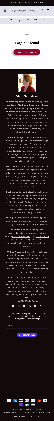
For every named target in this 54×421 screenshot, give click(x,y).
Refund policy (17, 412)
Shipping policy (19, 416)
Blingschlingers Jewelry (25, 409)
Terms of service (44, 412)
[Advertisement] (27, 368)
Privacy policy (30, 412)
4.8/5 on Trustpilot (21, 236)
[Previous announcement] (4, 3)
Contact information (35, 416)
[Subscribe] (46, 326)
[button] (5, 10)
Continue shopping (27, 52)
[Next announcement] (49, 3)
